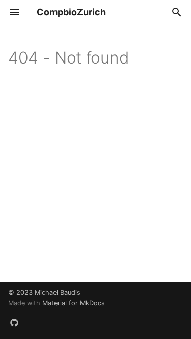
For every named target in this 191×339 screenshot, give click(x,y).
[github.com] (14, 323)
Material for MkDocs (73, 303)
